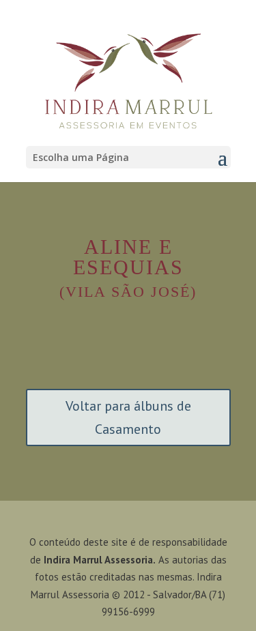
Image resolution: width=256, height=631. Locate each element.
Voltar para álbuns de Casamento (128, 417)
